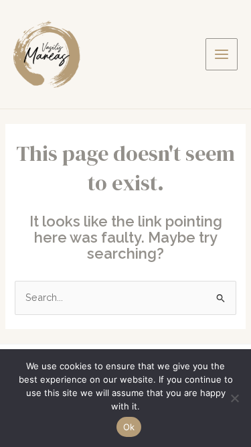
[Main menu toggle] (221, 54)
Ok (129, 427)
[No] (234, 398)
